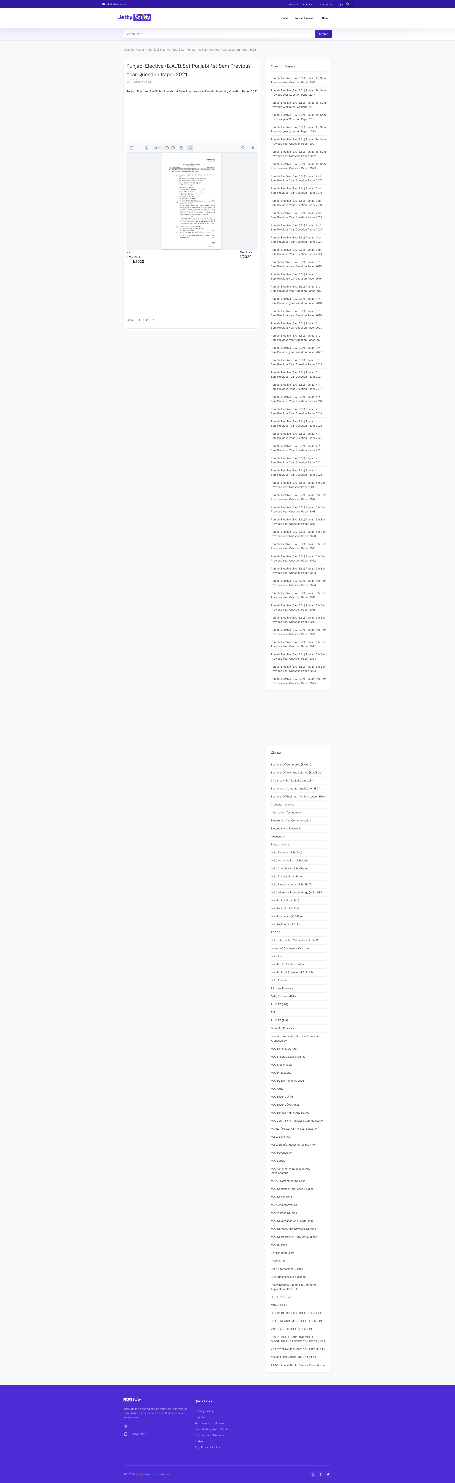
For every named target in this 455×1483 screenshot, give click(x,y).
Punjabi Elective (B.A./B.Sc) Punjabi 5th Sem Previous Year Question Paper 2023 (298, 570)
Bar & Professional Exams (287, 1268)
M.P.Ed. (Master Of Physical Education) (295, 1128)
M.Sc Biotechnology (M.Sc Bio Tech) (293, 884)
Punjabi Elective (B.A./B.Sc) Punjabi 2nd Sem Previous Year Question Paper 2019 (296, 203)
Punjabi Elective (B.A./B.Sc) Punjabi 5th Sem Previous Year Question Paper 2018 (298, 509)
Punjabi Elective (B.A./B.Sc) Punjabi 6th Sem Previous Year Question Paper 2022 (298, 644)
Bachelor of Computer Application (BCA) (296, 788)
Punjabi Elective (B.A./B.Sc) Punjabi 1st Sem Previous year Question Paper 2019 (298, 117)
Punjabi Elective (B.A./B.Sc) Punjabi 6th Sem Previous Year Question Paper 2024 (298, 669)
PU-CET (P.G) (279, 1020)
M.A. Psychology (281, 1152)
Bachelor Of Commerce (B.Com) (291, 764)
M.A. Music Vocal (281, 1064)
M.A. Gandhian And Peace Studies (292, 1189)
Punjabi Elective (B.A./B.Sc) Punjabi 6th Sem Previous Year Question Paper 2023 (298, 656)
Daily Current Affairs (283, 996)
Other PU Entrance (282, 1028)
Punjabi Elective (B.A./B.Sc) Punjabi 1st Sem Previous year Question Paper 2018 (298, 105)
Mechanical (278, 836)
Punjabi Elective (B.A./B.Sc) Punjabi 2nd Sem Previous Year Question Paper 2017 (296, 178)
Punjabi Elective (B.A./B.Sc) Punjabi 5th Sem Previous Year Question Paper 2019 (298, 521)
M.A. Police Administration (287, 1080)
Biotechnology (280, 844)
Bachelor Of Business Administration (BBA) (298, 796)
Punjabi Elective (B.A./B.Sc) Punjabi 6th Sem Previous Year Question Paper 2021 (298, 632)
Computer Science (282, 804)
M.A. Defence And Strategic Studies (293, 1229)
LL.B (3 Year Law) (282, 1297)
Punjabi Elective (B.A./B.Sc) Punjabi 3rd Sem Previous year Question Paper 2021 (296, 338)
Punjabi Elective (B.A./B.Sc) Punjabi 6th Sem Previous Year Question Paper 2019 (298, 620)
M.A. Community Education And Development (290, 1171)
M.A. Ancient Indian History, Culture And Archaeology (296, 1038)
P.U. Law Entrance (282, 988)
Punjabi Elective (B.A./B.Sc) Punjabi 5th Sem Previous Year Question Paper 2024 (298, 583)
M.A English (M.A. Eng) (285, 900)
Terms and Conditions (209, 1423)
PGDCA (275, 932)
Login (340, 4)
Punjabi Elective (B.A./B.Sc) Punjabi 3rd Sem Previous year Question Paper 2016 (296, 276)
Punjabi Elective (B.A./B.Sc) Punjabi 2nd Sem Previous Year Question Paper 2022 (296, 227)
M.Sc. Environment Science (288, 1181)
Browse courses (304, 18)
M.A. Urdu (277, 1088)
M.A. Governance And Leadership (292, 1221)
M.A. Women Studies (284, 1213)
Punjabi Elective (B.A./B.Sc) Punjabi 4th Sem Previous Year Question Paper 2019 (296, 411)
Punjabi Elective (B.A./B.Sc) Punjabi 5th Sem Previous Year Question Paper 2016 (298, 485)
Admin (148, 81)
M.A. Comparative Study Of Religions (294, 1236)
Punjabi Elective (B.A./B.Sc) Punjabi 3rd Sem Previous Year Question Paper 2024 (296, 374)
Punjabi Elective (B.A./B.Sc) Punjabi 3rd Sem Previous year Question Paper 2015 (296, 264)
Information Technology (286, 812)
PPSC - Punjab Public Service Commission (298, 1365)
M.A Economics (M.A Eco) (287, 916)
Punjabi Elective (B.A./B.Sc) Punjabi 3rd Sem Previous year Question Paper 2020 (296, 325)
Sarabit (154, 1474)
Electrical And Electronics (287, 828)
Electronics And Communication (291, 820)
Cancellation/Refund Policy (213, 1429)
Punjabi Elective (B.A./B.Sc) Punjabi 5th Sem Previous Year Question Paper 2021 (298, 546)
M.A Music (277, 956)
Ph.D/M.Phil (278, 1260)
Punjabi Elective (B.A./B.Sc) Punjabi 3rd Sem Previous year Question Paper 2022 (296, 350)
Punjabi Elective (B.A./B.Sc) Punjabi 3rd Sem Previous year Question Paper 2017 (296, 288)
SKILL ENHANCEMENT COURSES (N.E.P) (296, 1321)
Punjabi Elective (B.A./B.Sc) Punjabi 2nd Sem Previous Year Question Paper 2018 (296, 190)
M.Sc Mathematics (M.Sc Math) (290, 860)
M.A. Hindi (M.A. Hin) (284, 1048)
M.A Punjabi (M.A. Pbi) (285, 908)
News (325, 18)
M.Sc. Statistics (280, 1136)
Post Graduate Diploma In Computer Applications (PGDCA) (293, 1287)
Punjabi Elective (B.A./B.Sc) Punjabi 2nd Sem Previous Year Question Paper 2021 (296, 215)
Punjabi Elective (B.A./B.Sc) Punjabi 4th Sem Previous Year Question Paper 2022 (296, 436)
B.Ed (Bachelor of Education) (289, 1276)
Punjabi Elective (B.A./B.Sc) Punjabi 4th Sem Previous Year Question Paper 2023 (296, 448)
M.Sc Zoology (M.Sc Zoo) (286, 852)
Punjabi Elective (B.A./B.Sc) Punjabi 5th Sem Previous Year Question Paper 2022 (298, 558)
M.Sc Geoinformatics (284, 1205)
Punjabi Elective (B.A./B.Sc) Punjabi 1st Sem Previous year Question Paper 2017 (298, 92)
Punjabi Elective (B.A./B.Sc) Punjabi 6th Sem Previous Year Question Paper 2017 (298, 595)
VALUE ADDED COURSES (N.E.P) (291, 1329)
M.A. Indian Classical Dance (288, 1056)
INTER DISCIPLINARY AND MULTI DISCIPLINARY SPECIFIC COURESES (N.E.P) (298, 1339)
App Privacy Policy (207, 1447)
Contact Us (309, 4)
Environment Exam (282, 1252)
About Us (293, 4)
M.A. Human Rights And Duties (290, 1112)
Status (199, 1441)
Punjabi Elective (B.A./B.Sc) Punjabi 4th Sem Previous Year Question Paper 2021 (296, 423)
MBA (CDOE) (279, 1305)
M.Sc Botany (279, 980)
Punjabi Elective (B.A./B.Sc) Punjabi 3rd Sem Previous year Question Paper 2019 (296, 313)
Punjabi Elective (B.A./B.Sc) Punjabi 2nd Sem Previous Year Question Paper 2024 (296, 252)
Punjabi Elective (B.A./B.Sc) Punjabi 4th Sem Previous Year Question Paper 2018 (296, 399)
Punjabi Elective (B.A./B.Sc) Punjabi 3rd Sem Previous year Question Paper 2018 (296, 301)
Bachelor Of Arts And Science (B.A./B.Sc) (296, 772)
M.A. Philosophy (281, 1072)
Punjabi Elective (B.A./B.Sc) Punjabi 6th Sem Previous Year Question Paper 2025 (298, 681)
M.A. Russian (279, 1244)
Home (285, 18)
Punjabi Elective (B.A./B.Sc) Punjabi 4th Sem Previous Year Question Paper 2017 (296, 387)
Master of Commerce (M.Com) (290, 948)
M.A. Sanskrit (279, 1160)
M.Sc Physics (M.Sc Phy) (286, 876)
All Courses (326, 4)
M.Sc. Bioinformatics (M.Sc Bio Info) (293, 1144)
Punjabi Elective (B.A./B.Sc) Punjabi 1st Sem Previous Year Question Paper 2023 (298, 166)
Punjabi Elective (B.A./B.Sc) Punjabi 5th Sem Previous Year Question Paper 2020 (298, 534)
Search (323, 34)
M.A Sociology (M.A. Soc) (286, 924)
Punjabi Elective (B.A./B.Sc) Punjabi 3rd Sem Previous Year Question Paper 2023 (296, 362)
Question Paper (134, 49)
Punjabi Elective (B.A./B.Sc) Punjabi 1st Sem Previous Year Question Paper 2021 (202, 49)
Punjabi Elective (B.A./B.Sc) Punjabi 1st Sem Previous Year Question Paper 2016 (298, 80)
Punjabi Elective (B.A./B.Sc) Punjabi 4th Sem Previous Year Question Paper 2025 (296, 472)
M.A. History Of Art (282, 1096)
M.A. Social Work (281, 1197)
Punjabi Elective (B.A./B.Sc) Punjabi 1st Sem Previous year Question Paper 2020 (298, 129)
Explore (200, 1417)
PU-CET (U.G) (279, 1004)
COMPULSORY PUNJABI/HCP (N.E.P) (294, 1357)
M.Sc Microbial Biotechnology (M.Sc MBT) (297, 892)
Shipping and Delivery (209, 1435)
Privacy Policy (204, 1411)
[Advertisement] (192, 118)
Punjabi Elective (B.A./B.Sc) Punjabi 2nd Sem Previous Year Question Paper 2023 (296, 239)
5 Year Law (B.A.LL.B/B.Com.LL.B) (292, 780)
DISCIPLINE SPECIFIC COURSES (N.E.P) (296, 1313)
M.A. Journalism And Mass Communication (297, 1120)
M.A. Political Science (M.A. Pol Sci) (293, 972)
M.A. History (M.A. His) (285, 1104)
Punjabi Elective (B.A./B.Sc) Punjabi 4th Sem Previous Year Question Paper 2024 (296, 460)
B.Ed (274, 1012)
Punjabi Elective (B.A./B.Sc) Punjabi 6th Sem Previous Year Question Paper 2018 (298, 607)
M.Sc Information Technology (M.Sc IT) (295, 940)
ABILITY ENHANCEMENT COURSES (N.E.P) (298, 1349)
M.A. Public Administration (287, 964)
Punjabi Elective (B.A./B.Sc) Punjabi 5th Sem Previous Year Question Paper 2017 (298, 497)
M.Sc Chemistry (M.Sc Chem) (289, 868)
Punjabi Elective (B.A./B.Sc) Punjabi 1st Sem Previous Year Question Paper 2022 (298, 154)
